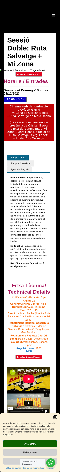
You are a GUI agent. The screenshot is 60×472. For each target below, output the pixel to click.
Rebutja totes (30, 452)
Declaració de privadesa (33, 468)
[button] (55, 417)
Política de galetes (13, 468)
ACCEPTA (30, 443)
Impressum (50, 468)
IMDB (29, 351)
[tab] (18, 158)
